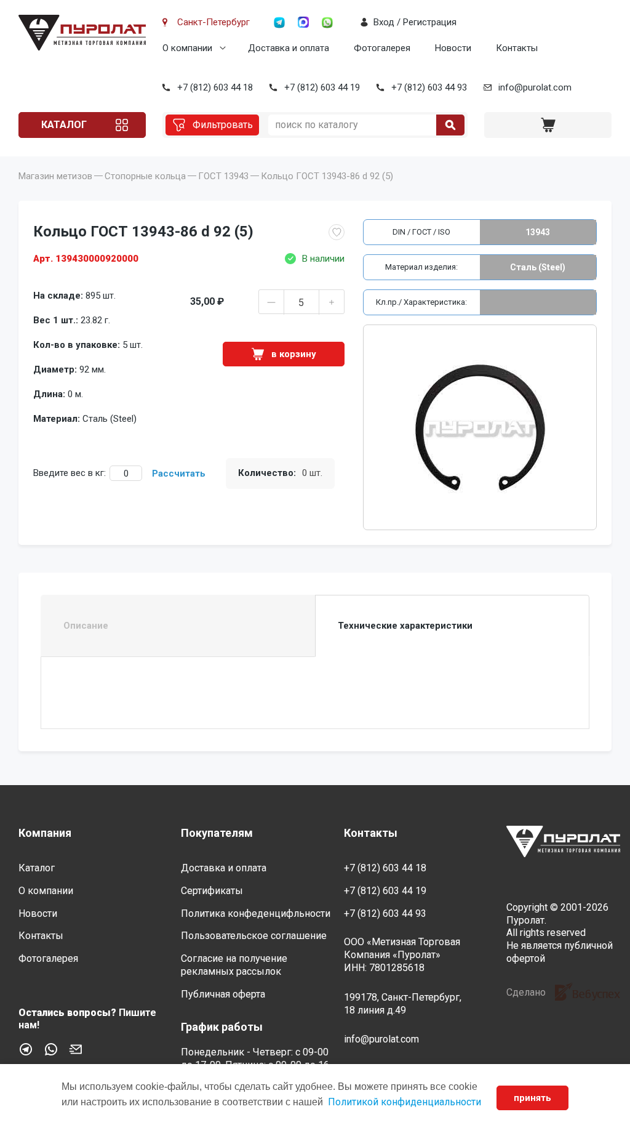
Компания (44, 832)
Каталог (64, 125)
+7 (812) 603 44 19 (322, 87)
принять (532, 1097)
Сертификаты (212, 891)
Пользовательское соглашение (254, 936)
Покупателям (217, 832)
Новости (453, 48)
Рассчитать (178, 473)
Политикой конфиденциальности (404, 1102)
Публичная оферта (223, 994)
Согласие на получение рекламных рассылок (234, 965)
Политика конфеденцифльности (255, 913)
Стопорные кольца (145, 176)
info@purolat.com (535, 87)
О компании (187, 48)
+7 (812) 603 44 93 (429, 87)
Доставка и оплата (288, 48)
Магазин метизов (55, 176)
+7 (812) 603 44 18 (215, 87)
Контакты (517, 48)
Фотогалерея (382, 48)
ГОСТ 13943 (223, 176)
